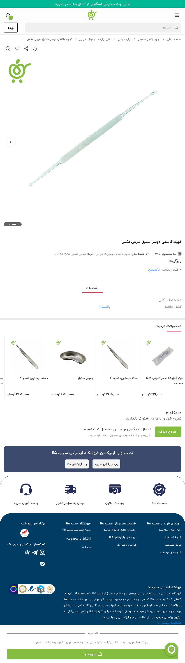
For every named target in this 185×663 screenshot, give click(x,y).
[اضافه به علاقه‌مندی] (17, 48)
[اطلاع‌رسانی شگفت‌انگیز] (35, 48)
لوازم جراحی (124, 39)
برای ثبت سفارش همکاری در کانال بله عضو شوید (92, 4)
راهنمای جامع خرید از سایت (120, 529)
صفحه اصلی (173, 39)
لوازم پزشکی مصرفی (149, 39)
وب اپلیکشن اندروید (106, 464)
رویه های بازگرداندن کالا (122, 537)
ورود (11, 27)
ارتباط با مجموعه (78, 538)
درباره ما (86, 547)
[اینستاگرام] (42, 553)
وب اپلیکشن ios (77, 464)
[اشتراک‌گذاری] (26, 48)
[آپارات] (27, 553)
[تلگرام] (35, 553)
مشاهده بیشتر (171, 623)
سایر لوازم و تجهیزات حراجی (95, 39)
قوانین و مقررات (126, 544)
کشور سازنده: (169, 269)
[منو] (176, 15)
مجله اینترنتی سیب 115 (76, 529)
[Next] (11, 142)
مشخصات (92, 288)
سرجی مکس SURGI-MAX (70, 253)
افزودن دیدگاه (168, 431)
